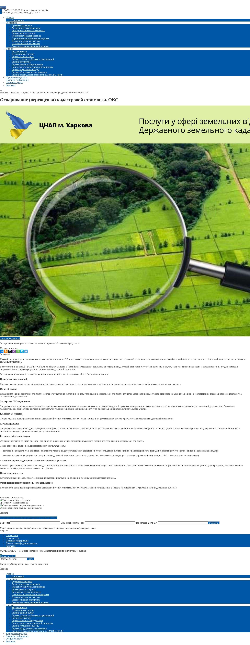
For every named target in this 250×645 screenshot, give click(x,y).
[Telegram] (26, 351)
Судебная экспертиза (22, 581)
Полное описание (9, 348)
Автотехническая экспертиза (26, 584)
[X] (10, 351)
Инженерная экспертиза (23, 589)
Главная (10, 574)
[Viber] (14, 351)
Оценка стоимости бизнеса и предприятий (33, 615)
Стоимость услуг (14, 638)
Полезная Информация (17, 636)
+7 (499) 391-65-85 (11, 10)
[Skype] (22, 351)
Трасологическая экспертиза (14, 502)
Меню (3, 7)
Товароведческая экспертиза (26, 597)
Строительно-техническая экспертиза (30, 594)
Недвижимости (19, 607)
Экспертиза (11, 579)
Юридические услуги (16, 633)
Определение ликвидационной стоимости (32, 623)
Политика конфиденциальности (80, 528)
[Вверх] (1, 554)
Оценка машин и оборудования (27, 620)
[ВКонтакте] (1, 351)
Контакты (10, 641)
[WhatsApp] (18, 351)
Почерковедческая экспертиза (26, 592)
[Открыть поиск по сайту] (1, 90)
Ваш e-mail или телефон (72, 523)
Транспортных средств (23, 610)
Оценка (9, 605)
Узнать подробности (10, 338)
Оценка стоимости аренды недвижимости (21, 508)
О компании (18, 576)
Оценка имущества (21, 618)
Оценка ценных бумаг (23, 613)
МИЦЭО (125, 5)
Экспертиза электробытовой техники (30, 602)
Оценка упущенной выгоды (25, 625)
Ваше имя (5, 523)
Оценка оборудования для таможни (29, 628)
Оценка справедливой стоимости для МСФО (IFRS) (37, 631)
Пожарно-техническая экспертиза (28, 587)
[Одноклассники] (6, 351)
